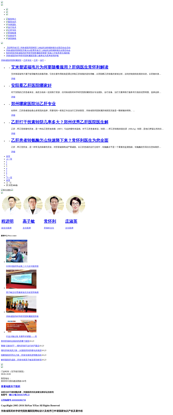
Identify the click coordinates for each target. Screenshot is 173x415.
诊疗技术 (12, 27)
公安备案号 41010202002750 (13, 400)
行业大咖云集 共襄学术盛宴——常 (21, 336)
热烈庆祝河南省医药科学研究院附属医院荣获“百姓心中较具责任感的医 (38, 53)
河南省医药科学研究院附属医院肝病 (22, 316)
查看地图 (6, 386)
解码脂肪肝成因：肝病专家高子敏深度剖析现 (21, 360)
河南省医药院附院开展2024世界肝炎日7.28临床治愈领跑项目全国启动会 (38, 50)
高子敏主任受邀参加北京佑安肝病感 (22, 292)
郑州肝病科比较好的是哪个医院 (15, 341)
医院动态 (12, 22)
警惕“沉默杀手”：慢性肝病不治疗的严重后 (20, 346)
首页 (8, 156)
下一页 (9, 178)
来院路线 (12, 38)
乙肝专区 (12, 30)
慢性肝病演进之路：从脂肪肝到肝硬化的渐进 (21, 350)
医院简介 (12, 19)
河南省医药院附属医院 (11, 60)
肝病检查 (12, 33)
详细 (13, 79)
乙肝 (36, 60)
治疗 (42, 60)
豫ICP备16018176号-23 (19, 395)
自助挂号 (12, 36)
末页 (8, 180)
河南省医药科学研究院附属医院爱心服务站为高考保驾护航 (32, 56)
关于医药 (15, 386)
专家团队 (12, 24)
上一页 (9, 159)
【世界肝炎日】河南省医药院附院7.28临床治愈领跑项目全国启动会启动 (38, 48)
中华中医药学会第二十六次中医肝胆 (22, 266)
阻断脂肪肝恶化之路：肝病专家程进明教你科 (21, 355)
